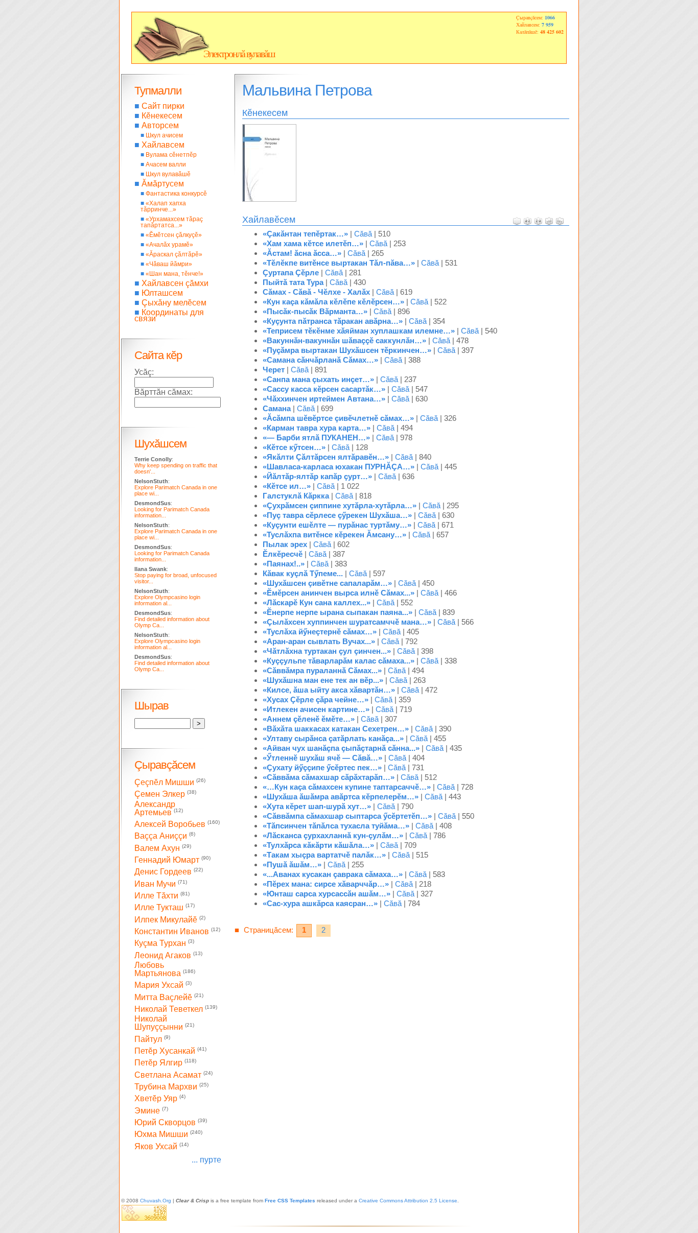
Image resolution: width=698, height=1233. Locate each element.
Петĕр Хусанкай (164, 1051)
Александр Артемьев (154, 808)
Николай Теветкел (168, 1009)
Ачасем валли (166, 164)
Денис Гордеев (163, 872)
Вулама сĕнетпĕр (171, 154)
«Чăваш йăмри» (169, 264)
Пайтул (148, 1039)
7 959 (547, 24)
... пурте (206, 1159)
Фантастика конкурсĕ (176, 193)
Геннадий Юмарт (166, 860)
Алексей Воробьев (169, 824)
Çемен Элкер (159, 794)
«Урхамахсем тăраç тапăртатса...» (172, 222)
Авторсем (160, 125)
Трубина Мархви (165, 1086)
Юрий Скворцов (165, 1122)
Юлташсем (162, 293)
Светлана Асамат (167, 1075)
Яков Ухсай (155, 1146)
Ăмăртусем (163, 183)
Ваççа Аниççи (160, 836)
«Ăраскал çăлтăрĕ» (174, 254)
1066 (550, 17)
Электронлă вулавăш (238, 53)
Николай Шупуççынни (158, 1022)
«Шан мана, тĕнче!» (174, 273)
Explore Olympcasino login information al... (167, 600)
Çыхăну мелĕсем (174, 302)
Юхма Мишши (161, 1134)
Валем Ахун (157, 848)
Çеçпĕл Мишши (164, 782)
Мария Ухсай (158, 985)
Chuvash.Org (155, 1200)
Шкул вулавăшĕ (168, 174)
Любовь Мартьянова (157, 969)
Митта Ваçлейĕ (163, 997)
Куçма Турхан (160, 943)
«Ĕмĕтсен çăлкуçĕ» (174, 235)
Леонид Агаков (162, 955)
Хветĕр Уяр (155, 1099)
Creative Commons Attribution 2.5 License (408, 1200)
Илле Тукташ (158, 908)
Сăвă (363, 233)
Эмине (147, 1110)
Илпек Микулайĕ (165, 919)
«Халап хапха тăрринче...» (163, 206)
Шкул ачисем (164, 135)
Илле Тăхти (156, 895)
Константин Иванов (171, 931)
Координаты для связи (169, 315)
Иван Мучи (155, 884)
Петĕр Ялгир (158, 1063)
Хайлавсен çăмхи (175, 283)
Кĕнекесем (162, 115)
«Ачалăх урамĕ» (169, 244)
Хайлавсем (163, 144)
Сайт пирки (163, 106)
